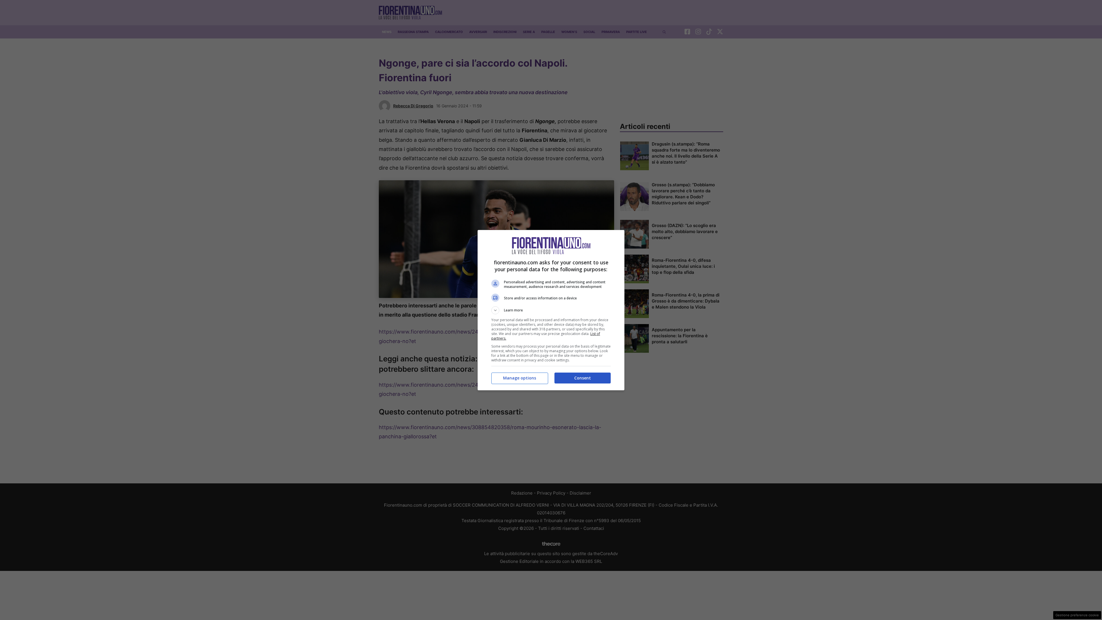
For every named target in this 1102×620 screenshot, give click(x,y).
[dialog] (551, 310)
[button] (551, 310)
